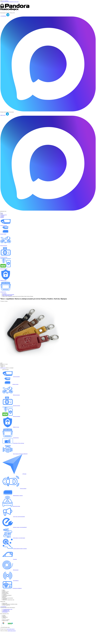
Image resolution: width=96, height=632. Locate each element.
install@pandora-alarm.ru (12, 630)
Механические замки (16, 506)
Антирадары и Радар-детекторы (18, 443)
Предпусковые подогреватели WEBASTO (20, 453)
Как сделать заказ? (15, 1)
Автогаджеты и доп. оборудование (19, 537)
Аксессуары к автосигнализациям (19, 516)
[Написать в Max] (48, 111)
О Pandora (2, 216)
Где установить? (5, 0)
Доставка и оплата (3, 1)
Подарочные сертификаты (17, 588)
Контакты (2, 217)
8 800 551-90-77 (3, 115)
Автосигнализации (16, 376)
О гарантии (2, 215)
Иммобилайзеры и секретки (18, 495)
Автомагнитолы (16, 437)
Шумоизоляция (15, 569)
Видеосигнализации (16, 416)
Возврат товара (9, 1)
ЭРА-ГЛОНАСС (16, 580)
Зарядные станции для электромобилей (20, 527)
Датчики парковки (23, 488)
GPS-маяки (24, 473)
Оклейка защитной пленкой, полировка (20, 548)
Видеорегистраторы (16, 405)
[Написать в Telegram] (7, 115)
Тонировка (15, 559)
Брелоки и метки (15, 384)
